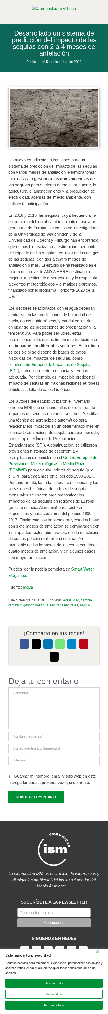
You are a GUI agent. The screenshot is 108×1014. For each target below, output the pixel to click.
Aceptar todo (54, 983)
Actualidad (71, 600)
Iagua (27, 587)
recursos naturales (64, 605)
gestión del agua (35, 605)
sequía (85, 605)
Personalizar (54, 994)
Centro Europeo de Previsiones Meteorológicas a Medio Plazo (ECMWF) (52, 463)
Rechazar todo (54, 1005)
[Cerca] (101, 951)
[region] (54, 981)
